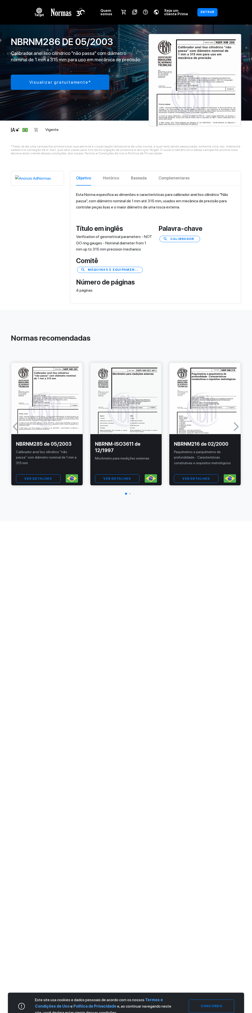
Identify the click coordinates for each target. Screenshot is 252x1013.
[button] (126, 494)
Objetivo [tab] (83, 178)
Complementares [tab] (173, 178)
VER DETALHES (38, 478)
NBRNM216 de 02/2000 (201, 444)
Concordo (211, 1006)
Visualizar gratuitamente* (60, 82)
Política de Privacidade (94, 1006)
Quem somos (106, 12)
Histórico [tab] (111, 178)
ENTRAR (207, 12)
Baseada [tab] (139, 178)
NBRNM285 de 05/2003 (44, 444)
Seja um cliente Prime (176, 12)
